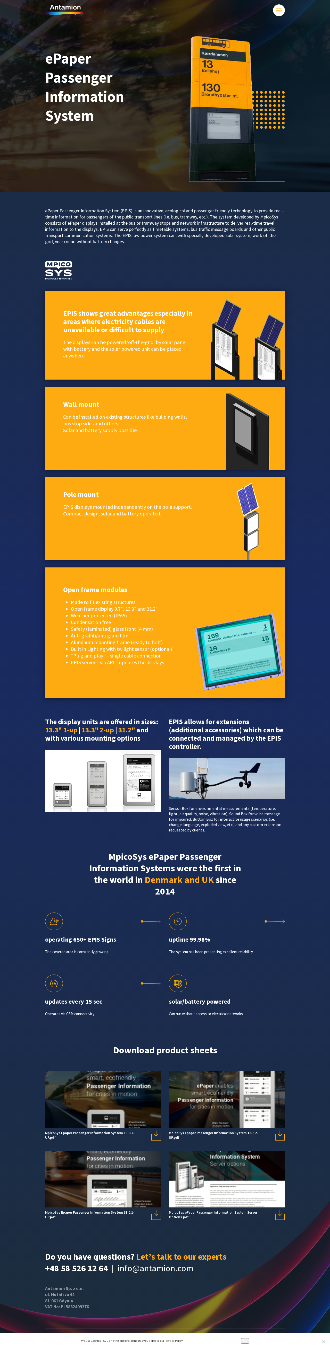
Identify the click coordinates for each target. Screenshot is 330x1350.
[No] (323, 1341)
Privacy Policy (174, 1341)
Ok (245, 1340)
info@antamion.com (155, 1268)
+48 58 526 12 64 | (81, 1268)
